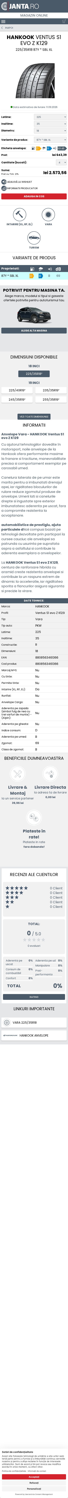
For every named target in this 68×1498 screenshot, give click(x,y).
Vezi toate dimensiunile (34, 416)
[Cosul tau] (63, 21)
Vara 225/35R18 (25, 1022)
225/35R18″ (34, 374)
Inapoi (9, 27)
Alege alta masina (34, 330)
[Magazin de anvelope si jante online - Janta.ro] (34, 6)
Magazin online (34, 15)
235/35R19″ (51, 390)
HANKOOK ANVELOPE (34, 1035)
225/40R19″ (17, 390)
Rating (34, 997)
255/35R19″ (51, 399)
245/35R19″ (17, 399)
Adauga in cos (34, 196)
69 (58, 276)
